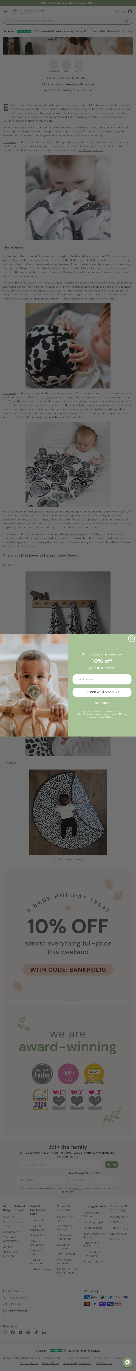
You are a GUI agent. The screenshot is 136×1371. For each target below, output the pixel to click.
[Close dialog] (132, 639)
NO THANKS (102, 703)
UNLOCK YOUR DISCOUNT (102, 692)
